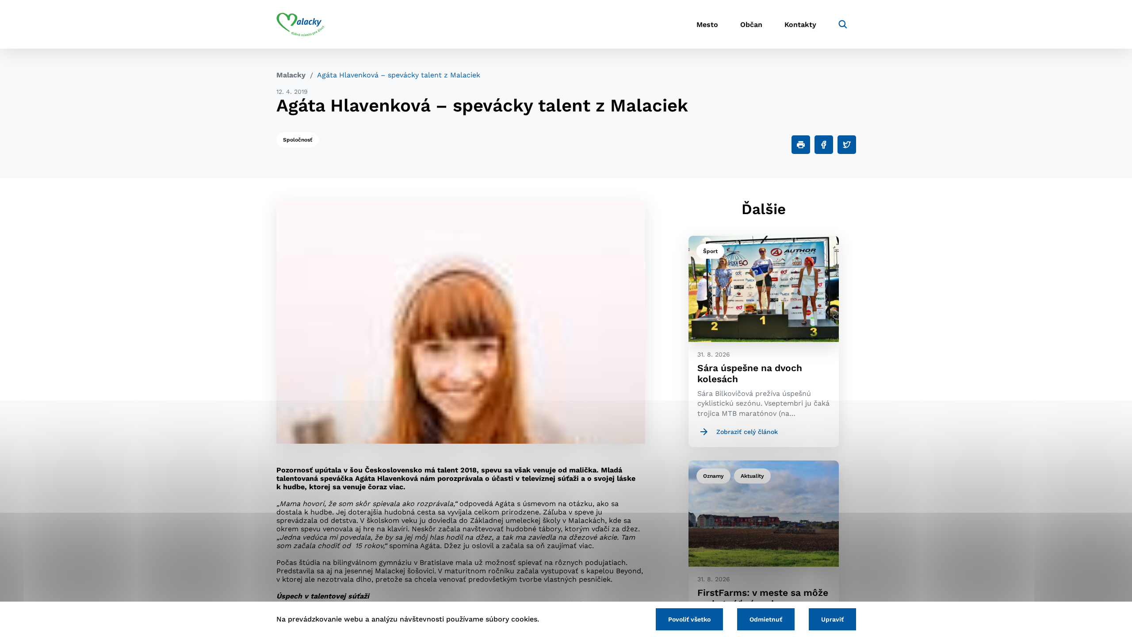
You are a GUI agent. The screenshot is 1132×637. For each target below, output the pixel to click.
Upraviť (832, 619)
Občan (751, 24)
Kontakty (800, 24)
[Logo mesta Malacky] (300, 24)
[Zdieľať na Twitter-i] (847, 144)
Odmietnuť (766, 619)
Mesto (707, 24)
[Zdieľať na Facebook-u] (824, 144)
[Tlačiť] (801, 144)
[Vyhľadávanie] (842, 24)
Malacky (291, 75)
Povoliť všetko (689, 619)
